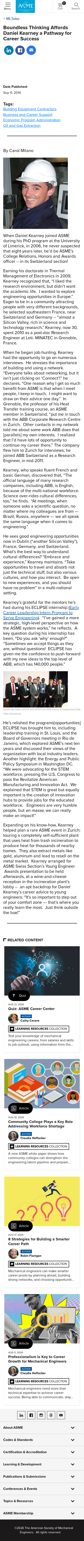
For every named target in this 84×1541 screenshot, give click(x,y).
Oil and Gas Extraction (21, 125)
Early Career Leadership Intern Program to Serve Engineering (41, 613)
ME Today (12, 18)
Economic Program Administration (32, 120)
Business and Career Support (27, 114)
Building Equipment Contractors (29, 109)
